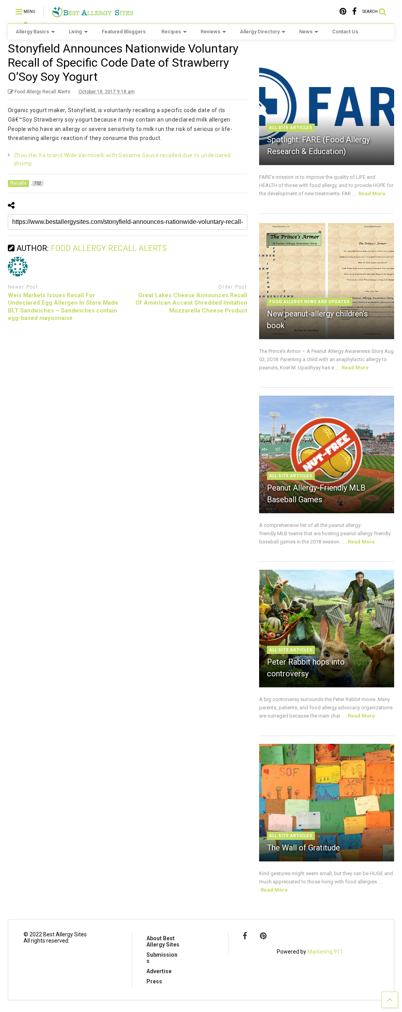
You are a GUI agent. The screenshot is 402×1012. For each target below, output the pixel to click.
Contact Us (345, 32)
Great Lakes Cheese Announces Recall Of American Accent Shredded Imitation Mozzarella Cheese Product (191, 303)
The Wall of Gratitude (303, 847)
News (305, 32)
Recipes (171, 32)
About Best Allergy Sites (162, 941)
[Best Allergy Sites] (92, 14)
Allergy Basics (32, 32)
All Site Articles (290, 127)
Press (154, 981)
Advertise (159, 971)
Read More (372, 193)
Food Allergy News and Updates (309, 302)
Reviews (210, 32)
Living (75, 32)
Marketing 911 (325, 951)
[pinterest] (343, 11)
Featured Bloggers (124, 32)
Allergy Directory (260, 32)
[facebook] (354, 11)
